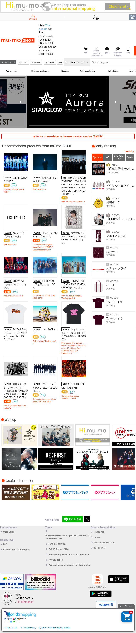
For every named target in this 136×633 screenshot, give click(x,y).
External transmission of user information (69, 565)
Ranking (65, 71)
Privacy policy (56, 559)
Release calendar (87, 71)
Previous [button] (20, 102)
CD (107, 157)
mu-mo (97, 537)
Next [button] (115, 102)
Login (42, 53)
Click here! (45, 43)
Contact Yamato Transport (16, 549)
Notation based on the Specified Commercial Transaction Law (67, 537)
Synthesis (97, 157)
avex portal (99, 547)
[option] (47, 102)
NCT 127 (23, 62)
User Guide (9, 531)
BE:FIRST (50, 62)
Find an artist (11, 71)
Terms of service (57, 543)
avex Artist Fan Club (104, 542)
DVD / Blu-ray (119, 157)
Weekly (130, 151)
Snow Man (36, 62)
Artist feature (113, 71)
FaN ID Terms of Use (59, 549)
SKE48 (62, 62)
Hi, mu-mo (99, 531)
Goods (130, 157)
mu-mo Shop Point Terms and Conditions (69, 554)
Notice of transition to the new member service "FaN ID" (69, 136)
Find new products (39, 71)
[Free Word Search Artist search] (77, 62)
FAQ (5, 544)
